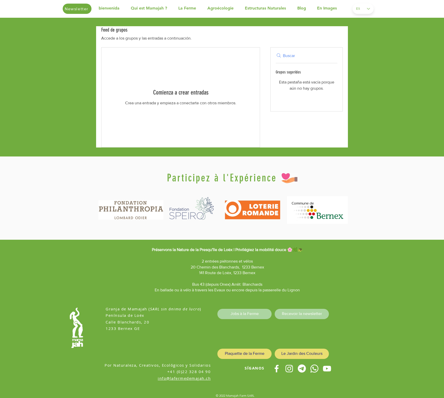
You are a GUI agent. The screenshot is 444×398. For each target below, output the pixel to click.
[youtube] (327, 369)
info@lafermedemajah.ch (184, 378)
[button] (152, 8)
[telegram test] (302, 369)
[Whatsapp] (314, 369)
